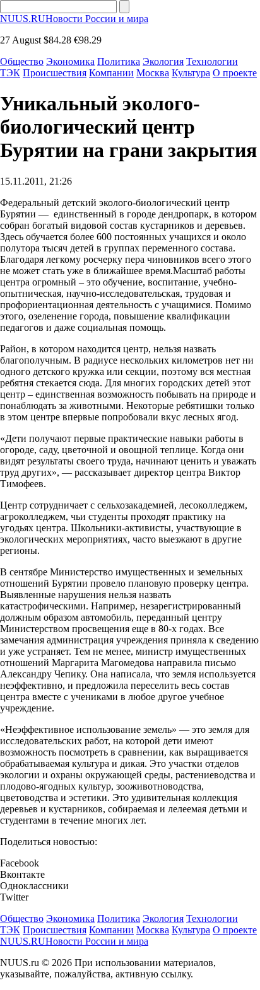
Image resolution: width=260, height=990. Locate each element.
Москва (152, 72)
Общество (22, 61)
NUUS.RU (74, 18)
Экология (163, 61)
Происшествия (54, 72)
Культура (191, 72)
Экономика (70, 61)
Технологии (212, 61)
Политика (118, 61)
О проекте (235, 72)
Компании (111, 72)
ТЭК (10, 72)
